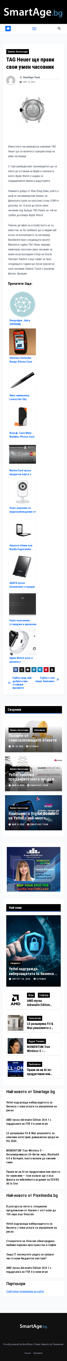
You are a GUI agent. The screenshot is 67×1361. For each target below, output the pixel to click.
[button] (59, 28)
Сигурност (15, 963)
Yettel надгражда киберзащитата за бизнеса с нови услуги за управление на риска (31, 1106)
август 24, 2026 (21, 979)
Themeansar (57, 1344)
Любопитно (39, 730)
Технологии (34, 1018)
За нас (27, 1353)
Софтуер (43, 995)
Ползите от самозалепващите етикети (33, 738)
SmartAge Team (31, 77)
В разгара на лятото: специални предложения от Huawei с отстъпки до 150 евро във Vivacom (31, 1210)
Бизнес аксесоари (18, 51)
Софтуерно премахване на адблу (25, 1291)
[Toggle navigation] (34, 28)
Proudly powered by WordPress (18, 1344)
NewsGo (45, 1344)
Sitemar (34, 746)
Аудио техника (36, 1041)
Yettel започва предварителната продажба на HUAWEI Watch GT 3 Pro (33, 779)
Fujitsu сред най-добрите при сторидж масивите (22, 682)
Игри (30, 995)
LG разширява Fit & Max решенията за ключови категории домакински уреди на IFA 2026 (32, 1137)
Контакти (38, 1353)
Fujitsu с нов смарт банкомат (45, 679)
